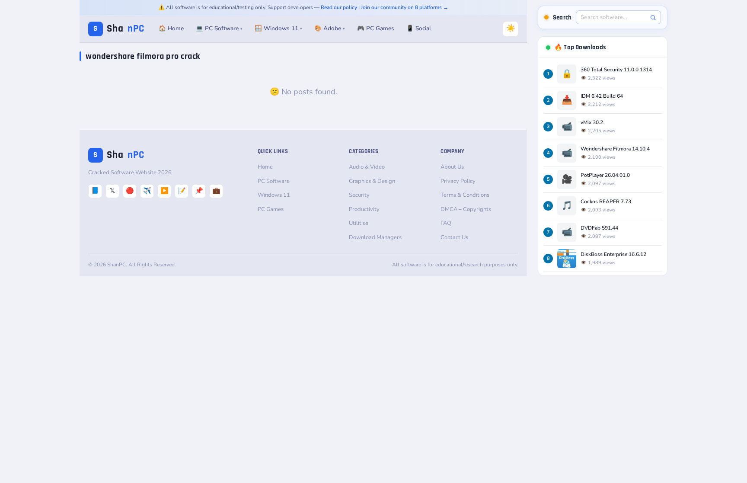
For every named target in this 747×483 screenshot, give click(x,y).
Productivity (364, 209)
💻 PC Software (219, 28)
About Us (452, 167)
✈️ (147, 190)
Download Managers (375, 237)
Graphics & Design (372, 181)
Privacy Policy (458, 181)
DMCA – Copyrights (466, 209)
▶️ (164, 190)
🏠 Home (171, 28)
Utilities (358, 223)
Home (265, 167)
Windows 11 (274, 195)
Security (359, 195)
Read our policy (339, 7)
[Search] (653, 17)
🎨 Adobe (329, 28)
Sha (118, 28)
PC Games (271, 209)
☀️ (510, 28)
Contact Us (454, 237)
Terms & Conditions (465, 195)
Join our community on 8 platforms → (404, 7)
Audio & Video (367, 167)
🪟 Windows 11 (278, 28)
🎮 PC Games (375, 28)
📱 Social (418, 28)
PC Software (274, 181)
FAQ (446, 223)
